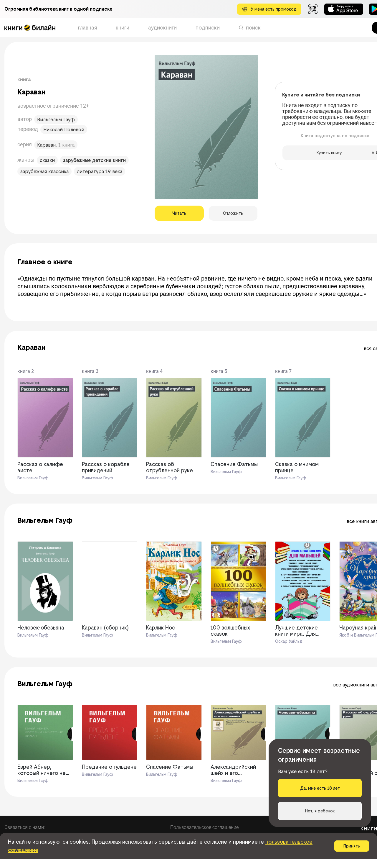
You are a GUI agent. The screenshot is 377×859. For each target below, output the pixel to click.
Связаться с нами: (24, 827)
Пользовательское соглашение (204, 827)
